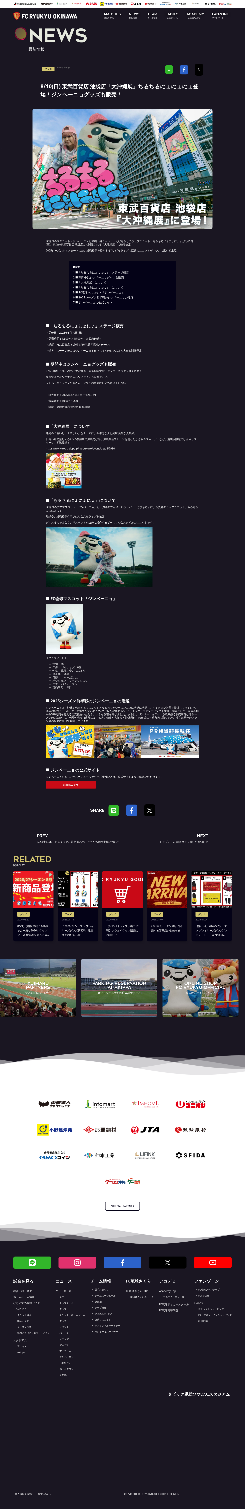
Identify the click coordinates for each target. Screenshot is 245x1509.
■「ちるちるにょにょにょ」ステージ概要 (101, 272)
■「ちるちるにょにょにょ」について (98, 287)
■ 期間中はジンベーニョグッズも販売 (98, 277)
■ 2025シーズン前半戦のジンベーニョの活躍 (103, 297)
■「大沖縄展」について (89, 282)
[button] (112, 16)
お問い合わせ (45, 1494)
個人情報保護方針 (24, 1494)
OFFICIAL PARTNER (122, 1206)
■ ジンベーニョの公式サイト (92, 302)
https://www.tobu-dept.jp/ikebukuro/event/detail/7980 (80, 448)
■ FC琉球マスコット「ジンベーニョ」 (98, 292)
